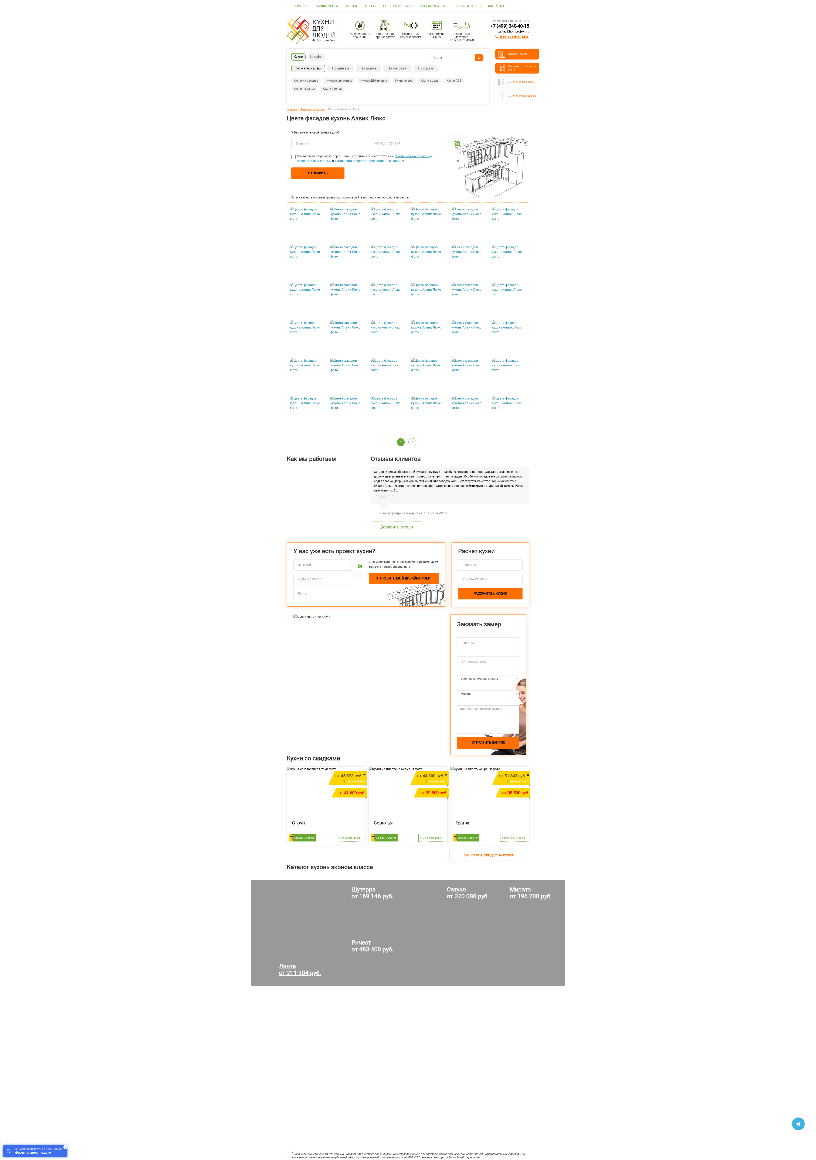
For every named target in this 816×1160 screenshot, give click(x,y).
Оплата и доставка (398, 6)
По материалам (308, 68)
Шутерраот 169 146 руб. (372, 893)
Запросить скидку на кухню (489, 855)
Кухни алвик (404, 80)
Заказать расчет (304, 837)
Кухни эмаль (430, 80)
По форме (368, 68)
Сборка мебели (432, 6)
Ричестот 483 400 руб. (372, 946)
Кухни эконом (332, 88)
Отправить (318, 173)
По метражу (397, 68)
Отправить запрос (488, 743)
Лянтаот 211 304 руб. (300, 969)
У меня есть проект (350, 837)
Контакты (496, 6)
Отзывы (370, 6)
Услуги (351, 6)
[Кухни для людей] (311, 43)
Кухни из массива (306, 80)
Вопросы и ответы (466, 6)
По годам (425, 68)
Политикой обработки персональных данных (369, 161)
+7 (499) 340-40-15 (509, 26)
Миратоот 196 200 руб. (531, 893)
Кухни (298, 57)
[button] (304, 685)
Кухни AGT (454, 80)
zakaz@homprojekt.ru (513, 31)
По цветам (340, 68)
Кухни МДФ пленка (373, 80)
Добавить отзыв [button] (396, 527)
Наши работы (328, 6)
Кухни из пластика (339, 80)
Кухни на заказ (304, 88)
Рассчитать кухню (490, 594)
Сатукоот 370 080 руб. (468, 893)
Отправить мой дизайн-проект (404, 578)
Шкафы (316, 57)
